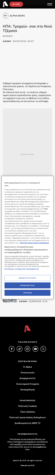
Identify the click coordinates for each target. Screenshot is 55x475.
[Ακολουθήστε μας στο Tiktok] (19, 349)
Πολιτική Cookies (27, 406)
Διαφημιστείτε (27, 378)
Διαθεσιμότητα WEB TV (27, 423)
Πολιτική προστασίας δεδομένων (27, 417)
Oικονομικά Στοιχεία (27, 383)
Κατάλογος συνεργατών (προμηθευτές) (22, 269)
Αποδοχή (27, 293)
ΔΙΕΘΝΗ (7, 41)
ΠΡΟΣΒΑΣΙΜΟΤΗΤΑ (27, 434)
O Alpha (27, 366)
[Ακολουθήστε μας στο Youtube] (35, 349)
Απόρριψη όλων (27, 285)
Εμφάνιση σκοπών (27, 278)
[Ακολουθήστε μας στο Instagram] (27, 349)
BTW (32, 465)
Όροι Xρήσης (27, 411)
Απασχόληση (27, 389)
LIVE (17, 4)
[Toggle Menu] (49, 4)
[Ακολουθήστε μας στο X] (43, 349)
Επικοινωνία (27, 372)
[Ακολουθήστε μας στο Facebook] (12, 349)
